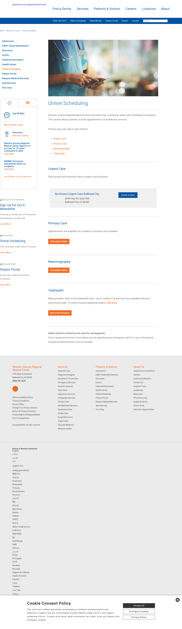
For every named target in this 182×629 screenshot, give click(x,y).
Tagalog (15, 586)
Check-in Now (128, 195)
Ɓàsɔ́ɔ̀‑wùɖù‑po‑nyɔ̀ (21, 527)
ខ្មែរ (13, 537)
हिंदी (13, 502)
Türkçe (15, 594)
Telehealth (59, 153)
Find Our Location (20, 136)
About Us (139, 366)
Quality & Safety (140, 402)
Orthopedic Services (66, 398)
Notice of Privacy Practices (24, 411)
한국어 (15, 523)
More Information (60, 313)
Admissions (8, 41)
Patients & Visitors (13, 30)
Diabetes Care (64, 371)
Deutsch (16, 495)
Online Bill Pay (96, 21)
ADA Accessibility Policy (22, 397)
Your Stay (7, 87)
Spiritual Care (9, 83)
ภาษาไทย (16, 590)
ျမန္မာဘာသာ (17, 466)
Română (15, 565)
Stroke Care (63, 413)
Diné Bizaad (17, 541)
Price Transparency (20, 418)
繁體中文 (16, 474)
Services (63, 366)
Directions (7, 50)
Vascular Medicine (66, 425)
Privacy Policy (18, 404)
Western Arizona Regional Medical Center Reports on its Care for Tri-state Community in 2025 (17, 147)
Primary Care (60, 143)
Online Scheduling (78, 21)
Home (2, 30)
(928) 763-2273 (59, 21)
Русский (16, 569)
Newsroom (138, 394)
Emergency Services (67, 382)
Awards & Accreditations (144, 371)
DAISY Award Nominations (15, 45)
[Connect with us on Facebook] (15, 389)
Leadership (138, 390)
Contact (135, 21)
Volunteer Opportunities (144, 409)
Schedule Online (58, 241)
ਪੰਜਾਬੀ (14, 562)
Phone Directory (140, 398)
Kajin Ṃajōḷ (16, 534)
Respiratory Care (65, 409)
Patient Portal (112, 21)
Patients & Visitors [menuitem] (107, 9)
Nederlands (17, 484)
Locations (149, 9)
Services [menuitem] (82, 9)
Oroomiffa (16, 481)
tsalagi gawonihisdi (20, 470)
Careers (137, 375)
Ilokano (15, 512)
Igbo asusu (17, 509)
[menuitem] (155, 21)
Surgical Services (65, 417)
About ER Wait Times (13, 125)
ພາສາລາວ (16, 530)
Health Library (9, 64)
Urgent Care (60, 138)
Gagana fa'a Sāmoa (20, 572)
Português (16, 558)
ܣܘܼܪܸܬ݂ (14, 583)
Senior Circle (139, 406)
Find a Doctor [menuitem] (61, 9)
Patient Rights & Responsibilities (26, 415)
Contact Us (138, 382)
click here (112, 302)
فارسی (15, 551)
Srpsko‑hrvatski (19, 576)
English (15, 451)
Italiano (15, 516)
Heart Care (62, 390)
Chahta (15, 477)
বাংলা (13, 461)
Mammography (61, 148)
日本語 (15, 519)
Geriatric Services (65, 386)
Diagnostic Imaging (66, 375)
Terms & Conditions (20, 401)
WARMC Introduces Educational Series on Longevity (15, 164)
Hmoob (15, 505)
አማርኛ (15, 454)
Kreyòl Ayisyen (18, 491)
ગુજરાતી (15, 498)
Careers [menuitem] (131, 9)
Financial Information (12, 59)
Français (16, 488)
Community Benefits (142, 379)
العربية (15, 458)
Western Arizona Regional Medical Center (27, 368)
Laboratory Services (66, 394)
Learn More (5, 224)
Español (15, 579)
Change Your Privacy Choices (24, 408)
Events (125, 21)
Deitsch (15, 548)
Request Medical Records (15, 78)
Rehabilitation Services (68, 406)
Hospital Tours (140, 386)
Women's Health (65, 429)
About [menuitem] (165, 9)
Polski (14, 555)
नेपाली (14, 544)
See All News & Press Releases (17, 176)
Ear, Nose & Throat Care (68, 379)
